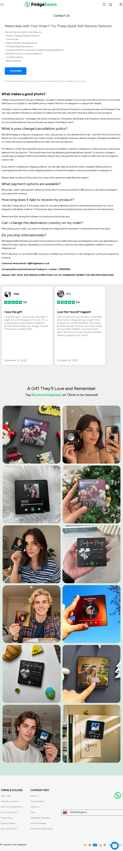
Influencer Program (38, 823)
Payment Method (8, 823)
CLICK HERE (16, 71)
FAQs (32, 812)
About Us (34, 796)
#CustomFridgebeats (46, 395)
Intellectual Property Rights (41, 829)
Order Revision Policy (10, 801)
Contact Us (35, 807)
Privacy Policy (6, 818)
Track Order (6, 796)
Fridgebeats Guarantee (39, 818)
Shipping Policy (37, 801)
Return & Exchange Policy (12, 807)
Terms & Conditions (9, 812)
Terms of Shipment (9, 829)
